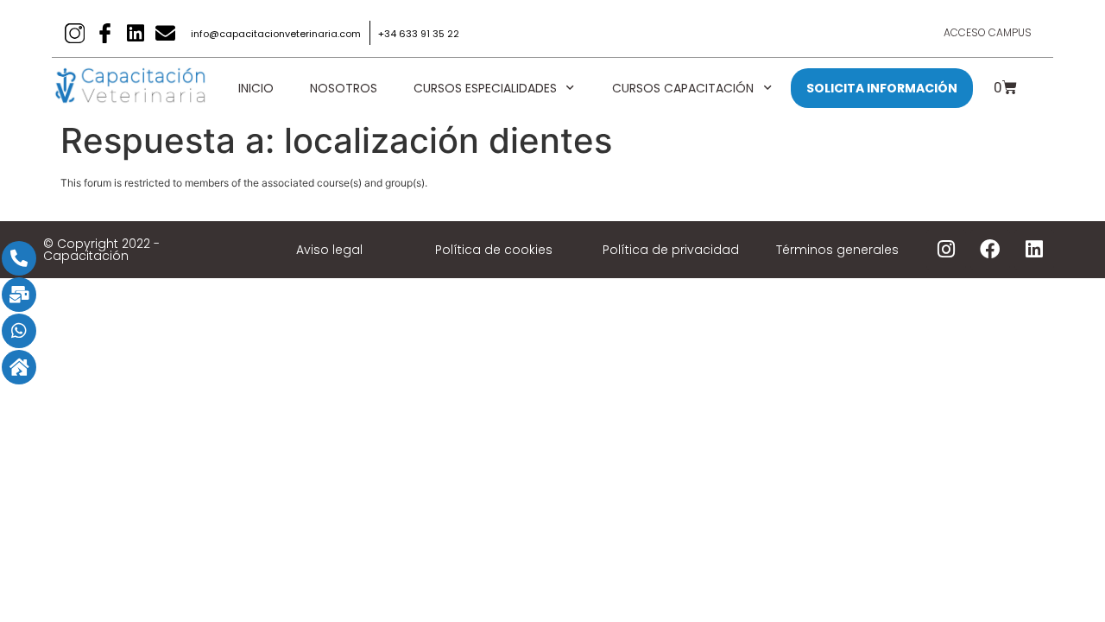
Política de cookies (493, 249)
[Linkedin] (135, 33)
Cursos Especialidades (485, 88)
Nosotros (343, 88)
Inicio (256, 88)
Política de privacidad (671, 249)
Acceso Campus (988, 32)
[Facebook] (990, 250)
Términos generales (837, 249)
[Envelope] (165, 33)
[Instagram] (946, 250)
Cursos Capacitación (683, 88)
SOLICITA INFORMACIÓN (881, 88)
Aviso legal (329, 249)
